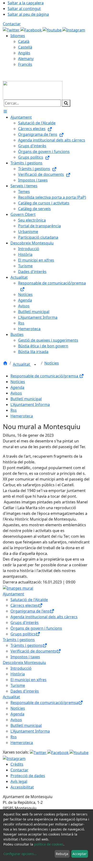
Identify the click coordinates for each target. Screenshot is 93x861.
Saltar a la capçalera (26, 2)
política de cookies (48, 844)
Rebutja (62, 853)
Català (23, 41)
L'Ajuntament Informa (30, 404)
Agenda (17, 387)
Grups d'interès (24, 622)
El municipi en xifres (28, 679)
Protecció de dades (27, 775)
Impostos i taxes (25, 656)
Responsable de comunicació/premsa (44, 376)
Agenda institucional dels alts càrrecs (44, 616)
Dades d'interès (24, 691)
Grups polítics (23, 634)
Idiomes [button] (17, 35)
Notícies (51, 363)
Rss (13, 410)
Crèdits (16, 764)
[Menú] (5, 111)
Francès (25, 64)
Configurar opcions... (20, 853)
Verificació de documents (33, 651)
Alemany (26, 58)
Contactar (12, 23)
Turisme (17, 685)
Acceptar (79, 853)
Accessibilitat (22, 787)
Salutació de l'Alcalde (29, 599)
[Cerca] (66, 103)
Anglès (24, 53)
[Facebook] (32, 29)
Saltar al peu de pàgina (28, 14)
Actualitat (22, 364)
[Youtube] (52, 29)
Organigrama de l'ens (30, 611)
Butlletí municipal (26, 398)
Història (17, 674)
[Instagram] (73, 29)
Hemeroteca (21, 416)
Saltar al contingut (24, 8)
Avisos (16, 393)
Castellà (25, 47)
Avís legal (18, 781)
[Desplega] (35, 364)
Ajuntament (13, 594)
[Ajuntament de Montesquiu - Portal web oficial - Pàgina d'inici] (32, 89)
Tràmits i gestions (19, 639)
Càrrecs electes (24, 605)
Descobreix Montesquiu (24, 662)
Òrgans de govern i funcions (36, 628)
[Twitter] (12, 29)
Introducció (20, 668)
